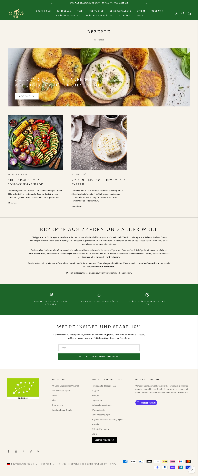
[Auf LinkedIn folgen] (38, 451)
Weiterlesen (26, 96)
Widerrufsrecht (98, 410)
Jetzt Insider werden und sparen (99, 356)
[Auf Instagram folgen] (15, 451)
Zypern (141, 11)
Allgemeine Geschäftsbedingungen (107, 419)
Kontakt (124, 15)
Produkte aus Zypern (61, 390)
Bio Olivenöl (79, 174)
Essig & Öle (43, 11)
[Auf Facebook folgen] (8, 451)
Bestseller (64, 11)
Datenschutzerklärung (101, 405)
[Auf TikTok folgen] (31, 451)
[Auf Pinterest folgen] (23, 451)
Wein (80, 11)
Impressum (97, 400)
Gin (54, 400)
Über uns (157, 11)
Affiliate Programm (100, 429)
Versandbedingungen (101, 414)
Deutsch (46, 464)
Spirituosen (96, 11)
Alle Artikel (99, 40)
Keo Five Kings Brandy (62, 410)
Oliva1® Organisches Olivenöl (65, 386)
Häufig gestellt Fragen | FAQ (104, 386)
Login (139, 15)
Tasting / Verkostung (99, 15)
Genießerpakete (120, 11)
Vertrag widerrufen (104, 439)
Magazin (95, 390)
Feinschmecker (18, 174)
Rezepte (95, 395)
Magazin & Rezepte (68, 15)
